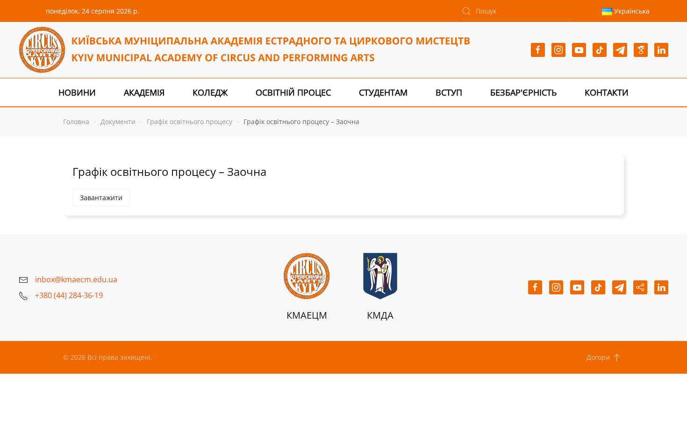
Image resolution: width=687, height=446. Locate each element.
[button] (617, 357)
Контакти (607, 92)
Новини (77, 92)
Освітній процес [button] (293, 92)
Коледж (210, 92)
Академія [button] (144, 92)
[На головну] (244, 50)
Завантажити (101, 197)
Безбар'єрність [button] (523, 92)
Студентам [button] (383, 92)
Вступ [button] (449, 92)
